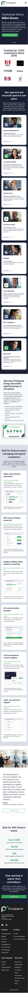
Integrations (18, 967)
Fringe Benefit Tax (6, 944)
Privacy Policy (18, 975)
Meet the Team (5, 970)
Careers (3, 964)
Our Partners (18, 970)
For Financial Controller (19, 939)
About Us (3, 962)
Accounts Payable (6, 933)
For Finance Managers (19, 936)
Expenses (3, 941)
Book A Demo (18, 962)
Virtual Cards (4, 952)
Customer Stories (5, 967)
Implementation (19, 964)
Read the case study (10, 35)
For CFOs (15, 933)
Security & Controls (20, 978)
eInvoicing (4, 939)
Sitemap (17, 980)
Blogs (16, 983)
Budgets (3, 936)
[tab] (12, 42)
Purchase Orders (5, 947)
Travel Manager (5, 950)
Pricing (16, 972)
